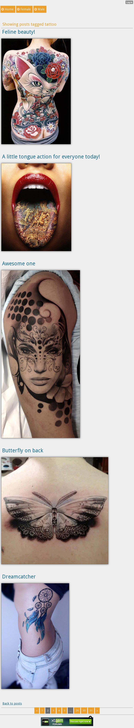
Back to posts (12, 703)
